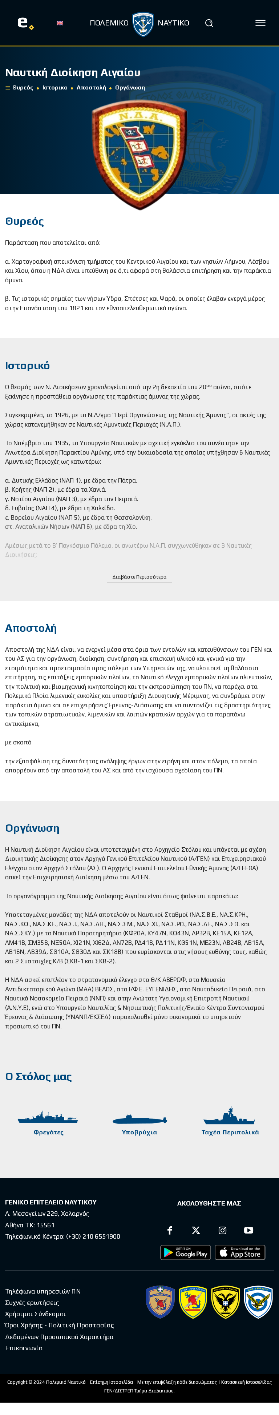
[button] (209, 23)
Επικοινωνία (24, 1348)
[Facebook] (169, 1231)
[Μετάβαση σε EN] (60, 22)
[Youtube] (249, 1231)
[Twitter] (196, 1231)
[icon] (260, 23)
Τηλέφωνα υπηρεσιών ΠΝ (43, 1291)
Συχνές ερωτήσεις (32, 1302)
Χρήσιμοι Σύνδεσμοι (35, 1314)
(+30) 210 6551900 (93, 1236)
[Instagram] (222, 1231)
